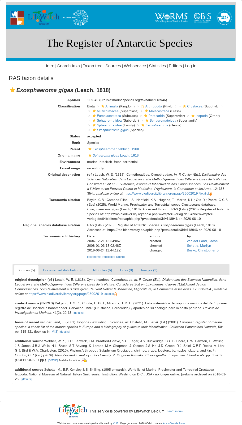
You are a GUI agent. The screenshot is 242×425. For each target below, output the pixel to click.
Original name (69, 155)
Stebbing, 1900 (116, 149)
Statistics (157, 66)
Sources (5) (26, 270)
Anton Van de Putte (174, 423)
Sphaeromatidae (109, 125)
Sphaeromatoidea (163, 120)
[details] (204, 193)
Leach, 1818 (116, 155)
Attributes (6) (102, 270)
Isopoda (202, 116)
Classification (69, 106)
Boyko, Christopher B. (203, 250)
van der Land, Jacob (202, 241)
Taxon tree (93, 66)
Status (75, 136)
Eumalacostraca (109, 116)
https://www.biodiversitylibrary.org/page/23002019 (161, 193)
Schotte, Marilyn (199, 245)
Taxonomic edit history (61, 236)
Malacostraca (159, 111)
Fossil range (70, 168)
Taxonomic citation (64, 200)
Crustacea (195, 106)
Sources (113, 66)
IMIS (54, 331)
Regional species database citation (51, 225)
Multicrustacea (108, 111)
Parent (75, 149)
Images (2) (149, 270)
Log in (190, 66)
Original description (64, 174)
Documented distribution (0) (64, 270)
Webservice (135, 66)
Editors (175, 66)
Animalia (111, 106)
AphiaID (73, 100)
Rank (76, 142)
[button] (12, 90)
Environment (70, 162)
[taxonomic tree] (97, 257)
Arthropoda (153, 106)
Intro (50, 66)
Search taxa (68, 66)
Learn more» (175, 411)
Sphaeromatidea (109, 120)
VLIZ (115, 423)
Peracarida (156, 116)
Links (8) (126, 270)
